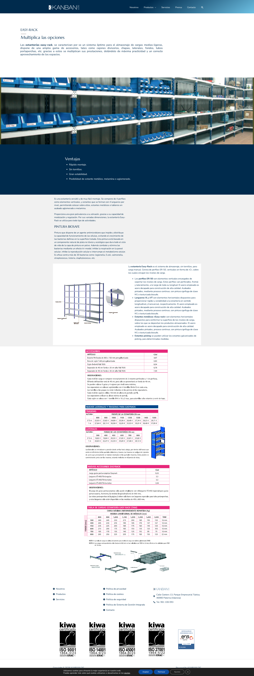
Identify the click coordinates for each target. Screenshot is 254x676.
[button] (202, 7)
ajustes (127, 673)
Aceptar (145, 672)
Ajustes (177, 672)
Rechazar (161, 672)
